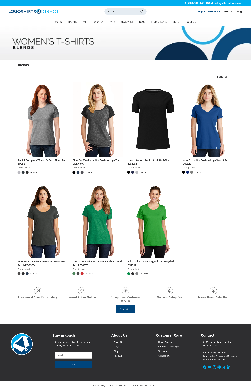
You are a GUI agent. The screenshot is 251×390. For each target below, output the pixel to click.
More (176, 21)
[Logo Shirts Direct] (34, 11)
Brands (72, 21)
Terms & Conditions (117, 385)
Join (73, 364)
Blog (116, 351)
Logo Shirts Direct (146, 385)
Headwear (127, 21)
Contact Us (126, 309)
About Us (190, 21)
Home (58, 21)
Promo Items (159, 21)
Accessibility (164, 355)
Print (112, 21)
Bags (142, 21)
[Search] (142, 11)
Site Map (162, 351)
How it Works (165, 341)
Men (85, 21)
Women (99, 21)
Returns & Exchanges (168, 346)
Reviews (118, 355)
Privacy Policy (99, 385)
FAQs (116, 346)
